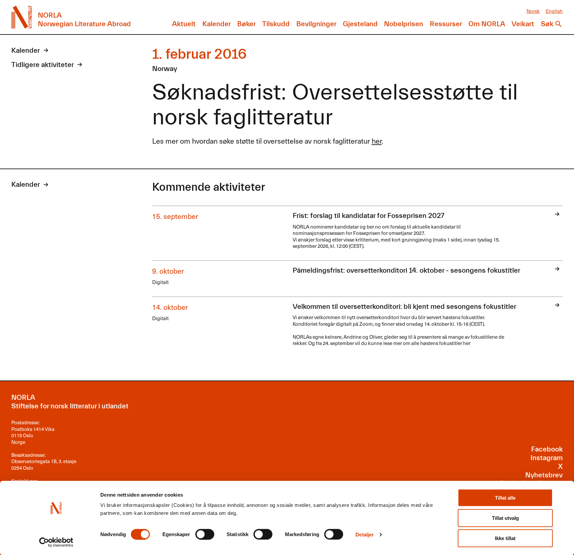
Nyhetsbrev (544, 475)
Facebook (547, 449)
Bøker (246, 24)
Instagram (546, 458)
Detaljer (364, 534)
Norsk (533, 11)
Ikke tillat (505, 538)
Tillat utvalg (505, 518)
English (554, 11)
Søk (547, 24)
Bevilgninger (316, 24)
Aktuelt (184, 24)
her (377, 140)
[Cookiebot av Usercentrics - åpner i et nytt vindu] (56, 542)
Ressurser (446, 24)
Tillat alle (505, 498)
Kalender (216, 24)
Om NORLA (486, 24)
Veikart (523, 24)
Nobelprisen (403, 24)
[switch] (204, 534)
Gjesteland (360, 24)
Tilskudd (276, 24)
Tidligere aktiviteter (42, 65)
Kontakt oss (24, 480)
